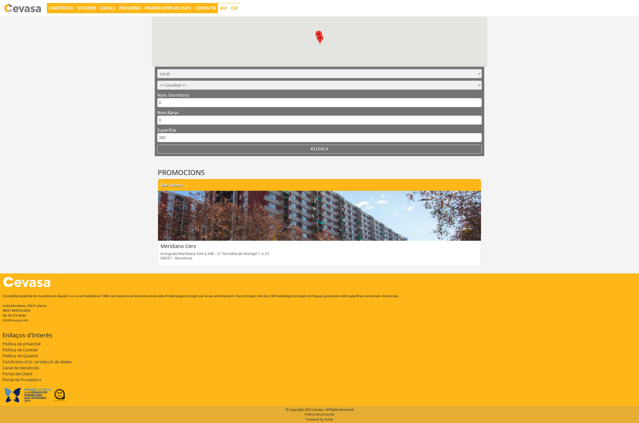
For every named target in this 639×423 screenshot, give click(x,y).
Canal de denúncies (20, 368)
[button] (320, 39)
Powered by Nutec (319, 419)
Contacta (205, 8)
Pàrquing (130, 8)
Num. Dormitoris (173, 95)
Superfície (166, 130)
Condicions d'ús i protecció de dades (37, 362)
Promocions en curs (168, 8)
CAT (234, 8)
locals (107, 8)
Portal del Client (17, 374)
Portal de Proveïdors (21, 380)
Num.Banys (168, 112)
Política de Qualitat (20, 356)
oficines (86, 8)
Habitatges (61, 8)
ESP (223, 8)
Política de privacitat (21, 344)
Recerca (319, 149)
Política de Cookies (20, 350)
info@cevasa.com (15, 320)
